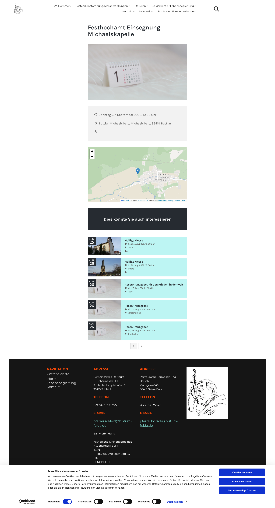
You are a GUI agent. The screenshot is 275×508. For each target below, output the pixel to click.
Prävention (146, 11)
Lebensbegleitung (61, 383)
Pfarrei (52, 379)
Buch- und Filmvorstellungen (177, 11)
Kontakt (127, 11)
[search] (216, 8)
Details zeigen (175, 501)
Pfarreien (140, 5)
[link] (102, 6)
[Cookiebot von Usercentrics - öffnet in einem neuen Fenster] (27, 501)
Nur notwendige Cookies (242, 490)
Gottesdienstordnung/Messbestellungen (101, 5)
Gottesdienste (58, 374)
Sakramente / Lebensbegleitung (173, 5)
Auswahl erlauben (242, 481)
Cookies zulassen (242, 472)
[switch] (98, 501)
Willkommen (62, 5)
